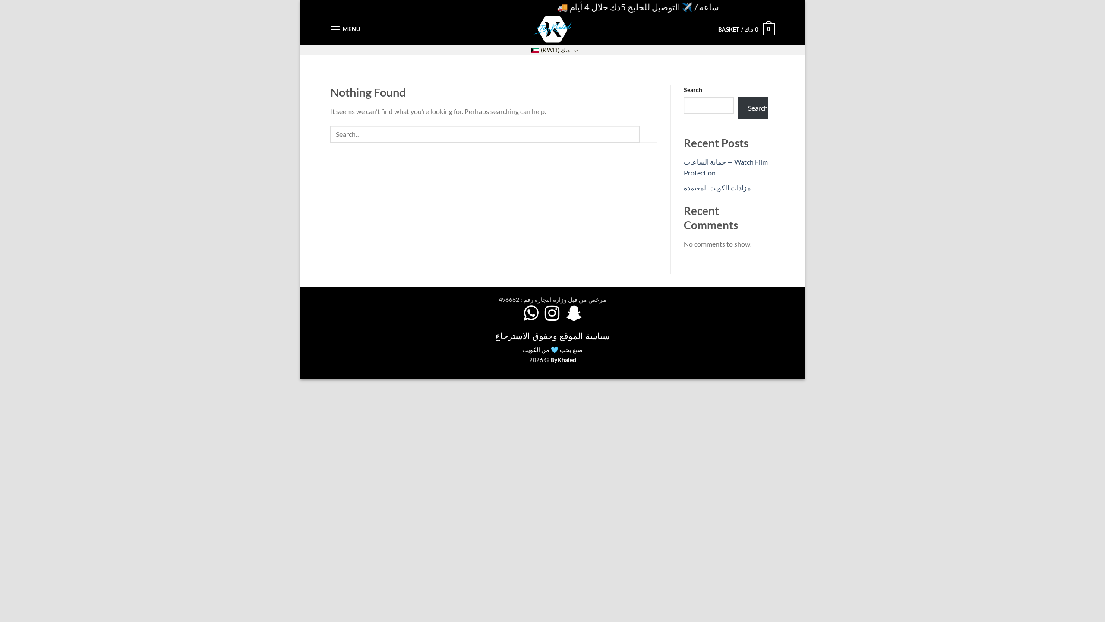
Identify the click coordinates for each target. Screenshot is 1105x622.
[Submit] (648, 134)
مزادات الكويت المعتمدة (717, 188)
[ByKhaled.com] (552, 29)
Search (693, 89)
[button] (345, 29)
